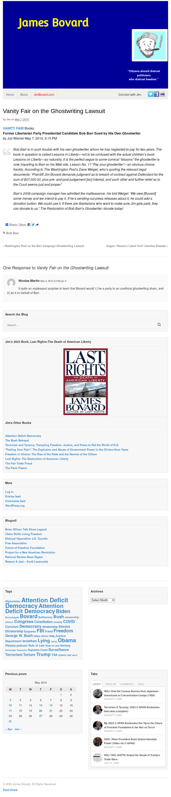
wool (74, 655)
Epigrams (30, 631)
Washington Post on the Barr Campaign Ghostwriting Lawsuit (44, 246)
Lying (44, 640)
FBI (40, 630)
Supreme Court (38, 650)
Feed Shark (10, 790)
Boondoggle (12, 617)
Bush (58, 616)
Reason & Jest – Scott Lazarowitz (26, 561)
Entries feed (13, 496)
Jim (8, 119)
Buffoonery (45, 617)
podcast (22, 645)
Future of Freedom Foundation (25, 548)
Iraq (51, 636)
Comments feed (15, 501)
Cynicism (12, 626)
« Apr (8, 729)
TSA (54, 655)
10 (10, 705)
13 (40, 705)
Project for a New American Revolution (30, 552)
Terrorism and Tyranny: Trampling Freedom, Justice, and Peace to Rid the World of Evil (61, 445)
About (24, 94)
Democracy (30, 626)
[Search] (159, 324)
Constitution (43, 621)
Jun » (18, 729)
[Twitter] (150, 94)
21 (50, 711)
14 (50, 705)
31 (10, 721)
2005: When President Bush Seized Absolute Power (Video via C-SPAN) (130, 741)
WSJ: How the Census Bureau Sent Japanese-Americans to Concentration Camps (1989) (131, 693)
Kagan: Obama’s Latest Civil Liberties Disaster (137, 246)
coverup (57, 622)
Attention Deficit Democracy (23, 436)
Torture (29, 654)
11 (20, 705)
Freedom (63, 630)
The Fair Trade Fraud (18, 463)
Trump (43, 654)
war (69, 655)
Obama (67, 640)
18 (20, 711)
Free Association (16, 543)
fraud (49, 631)
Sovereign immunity (16, 650)
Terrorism (13, 654)
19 (30, 711)
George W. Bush (19, 635)
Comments (126, 684)
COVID (69, 621)
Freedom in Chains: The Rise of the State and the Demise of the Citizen (51, 454)
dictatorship (50, 627)
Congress (23, 621)
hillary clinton (41, 636)
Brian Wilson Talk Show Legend (26, 529)
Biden (63, 611)
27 (40, 716)
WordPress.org (15, 505)
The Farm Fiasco (16, 468)
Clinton (9, 622)
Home (10, 94)
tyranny (62, 655)
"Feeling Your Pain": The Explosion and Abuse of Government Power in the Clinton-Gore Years (66, 449)
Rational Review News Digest (24, 557)
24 (10, 716)
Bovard (29, 616)
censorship (72, 617)
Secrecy (65, 645)
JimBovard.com (44, 94)
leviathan (30, 640)
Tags (141, 684)
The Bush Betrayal (17, 440)
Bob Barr (12, 233)
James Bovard (54, 22)
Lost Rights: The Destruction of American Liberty (36, 459)
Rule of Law (36, 645)
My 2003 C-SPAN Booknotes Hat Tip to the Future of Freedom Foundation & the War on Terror (133, 725)
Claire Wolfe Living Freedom (23, 534)
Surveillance (58, 649)
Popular (110, 684)
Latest (97, 684)
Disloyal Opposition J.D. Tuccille (26, 538)
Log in (9, 492)
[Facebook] (156, 94)
